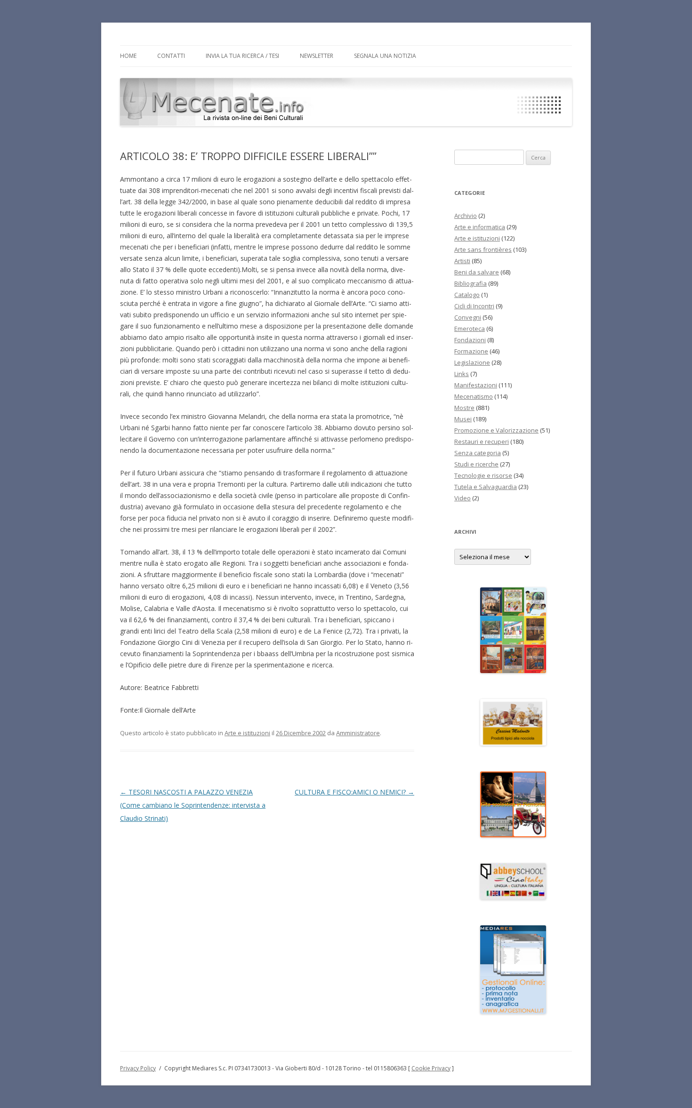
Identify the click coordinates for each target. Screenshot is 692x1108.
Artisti (462, 261)
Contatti (171, 56)
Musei (463, 419)
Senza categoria (477, 453)
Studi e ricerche (476, 464)
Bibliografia (470, 283)
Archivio (465, 215)
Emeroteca (469, 328)
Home (128, 56)
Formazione (471, 351)
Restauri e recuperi (481, 441)
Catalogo (467, 294)
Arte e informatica (479, 227)
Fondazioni (470, 340)
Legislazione (472, 362)
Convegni (467, 317)
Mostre (464, 407)
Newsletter (316, 56)
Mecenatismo (473, 396)
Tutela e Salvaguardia (485, 486)
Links (461, 373)
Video (462, 498)
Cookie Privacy (431, 1068)
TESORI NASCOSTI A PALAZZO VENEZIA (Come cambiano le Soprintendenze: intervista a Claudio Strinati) (193, 805)
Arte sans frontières (483, 249)
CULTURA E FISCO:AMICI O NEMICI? (354, 791)
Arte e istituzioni (247, 733)
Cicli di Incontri (474, 306)
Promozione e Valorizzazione (496, 430)
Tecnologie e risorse (483, 475)
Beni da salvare (476, 272)
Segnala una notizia (385, 56)
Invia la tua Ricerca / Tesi (242, 56)
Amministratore (358, 733)
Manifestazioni (475, 385)
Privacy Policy (138, 1068)
